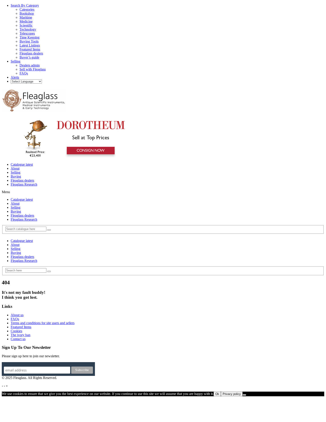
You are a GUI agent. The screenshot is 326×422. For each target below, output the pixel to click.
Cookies (16, 331)
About (15, 168)
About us (17, 315)
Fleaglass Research (24, 184)
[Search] (49, 230)
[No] (244, 395)
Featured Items (21, 327)
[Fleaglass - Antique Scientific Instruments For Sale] (34, 109)
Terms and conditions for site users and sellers (43, 323)
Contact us (18, 339)
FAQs (15, 319)
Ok (217, 394)
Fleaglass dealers (22, 180)
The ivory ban (20, 335)
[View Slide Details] (72, 157)
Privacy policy (232, 394)
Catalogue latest (22, 164)
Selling (15, 172)
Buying (16, 176)
